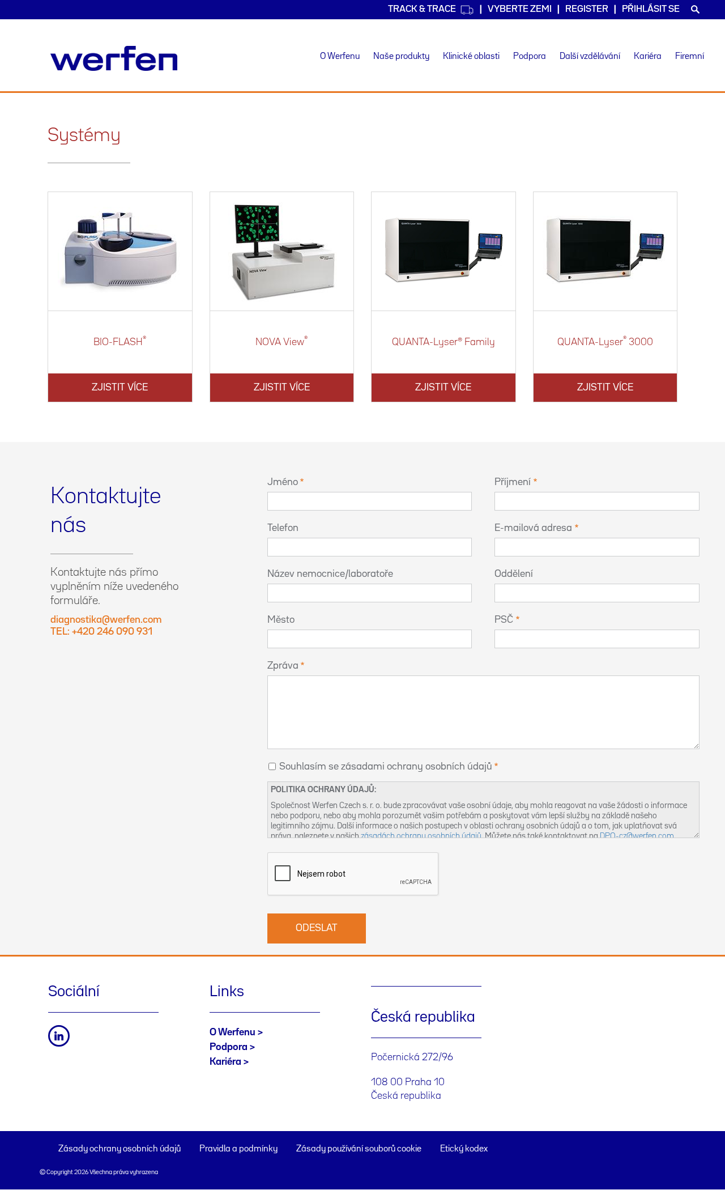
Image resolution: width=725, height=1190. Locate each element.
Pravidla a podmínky (238, 1149)
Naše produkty (401, 57)
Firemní (689, 57)
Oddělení (513, 574)
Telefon (282, 528)
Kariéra (648, 57)
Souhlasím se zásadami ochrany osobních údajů (385, 766)
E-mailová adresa (533, 528)
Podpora (529, 57)
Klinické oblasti (471, 57)
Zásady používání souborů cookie (358, 1149)
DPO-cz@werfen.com (637, 836)
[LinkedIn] (59, 1036)
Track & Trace (422, 9)
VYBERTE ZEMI (520, 9)
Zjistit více (120, 387)
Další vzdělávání (590, 57)
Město (281, 619)
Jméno (282, 482)
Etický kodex (464, 1149)
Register (586, 9)
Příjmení (512, 482)
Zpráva (282, 665)
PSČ (503, 619)
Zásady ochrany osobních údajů (119, 1149)
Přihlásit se (651, 9)
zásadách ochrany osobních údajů (421, 836)
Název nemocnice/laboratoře (330, 574)
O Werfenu (340, 57)
